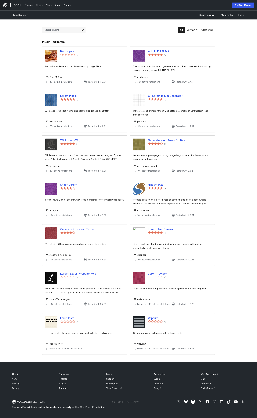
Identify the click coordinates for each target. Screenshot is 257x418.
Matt (204, 379)
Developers (112, 383)
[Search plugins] (83, 30)
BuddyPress (208, 388)
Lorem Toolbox (157, 273)
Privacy (15, 388)
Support (110, 379)
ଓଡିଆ (42, 402)
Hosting (15, 383)
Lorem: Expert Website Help (78, 273)
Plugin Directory (20, 15)
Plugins (62, 383)
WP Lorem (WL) (70, 140)
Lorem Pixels (68, 95)
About (15, 374)
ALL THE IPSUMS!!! (159, 51)
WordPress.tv (114, 388)
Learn (109, 374)
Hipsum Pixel (156, 184)
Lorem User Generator (162, 229)
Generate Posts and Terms (77, 229)
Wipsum (153, 318)
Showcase (64, 374)
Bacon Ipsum (68, 51)
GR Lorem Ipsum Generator (165, 95)
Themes (63, 379)
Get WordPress (243, 5)
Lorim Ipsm (67, 318)
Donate (158, 383)
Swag (158, 388)
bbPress (206, 383)
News (14, 379)
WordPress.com (210, 374)
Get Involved (160, 374)
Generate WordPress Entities (166, 140)
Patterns (63, 388)
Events (157, 379)
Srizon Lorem (68, 184)
